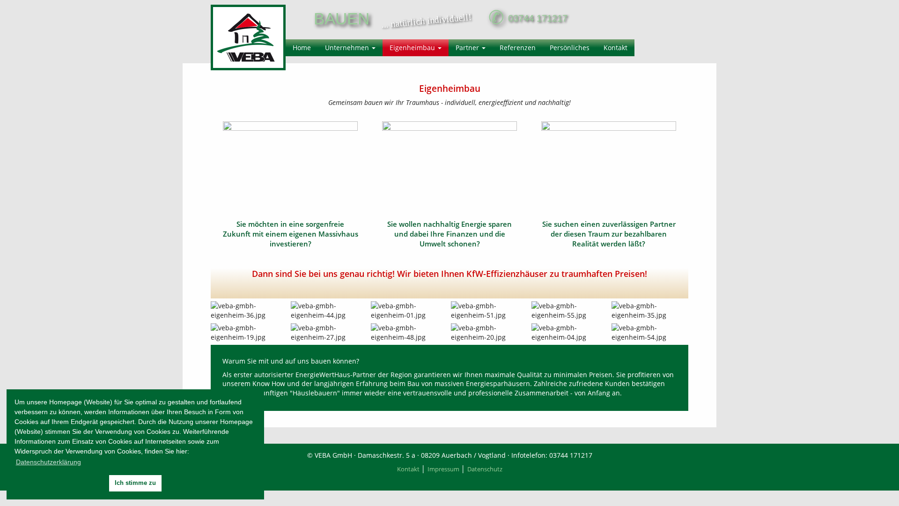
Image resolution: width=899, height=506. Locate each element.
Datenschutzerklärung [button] (48, 462)
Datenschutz (484, 469)
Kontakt (408, 469)
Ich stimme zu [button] (135, 483)
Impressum (443, 469)
